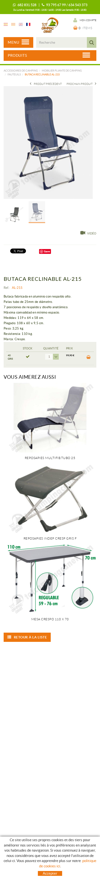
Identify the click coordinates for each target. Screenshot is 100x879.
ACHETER (88, 358)
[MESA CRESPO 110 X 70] (50, 579)
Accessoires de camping (21, 70)
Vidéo (91, 233)
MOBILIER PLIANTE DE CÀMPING (62, 70)
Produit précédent (48, 83)
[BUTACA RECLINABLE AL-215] (48, 142)
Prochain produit (79, 83)
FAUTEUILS (14, 74)
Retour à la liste (30, 637)
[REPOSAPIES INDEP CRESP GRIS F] (50, 498)
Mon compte (88, 20)
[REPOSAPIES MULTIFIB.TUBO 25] (50, 417)
